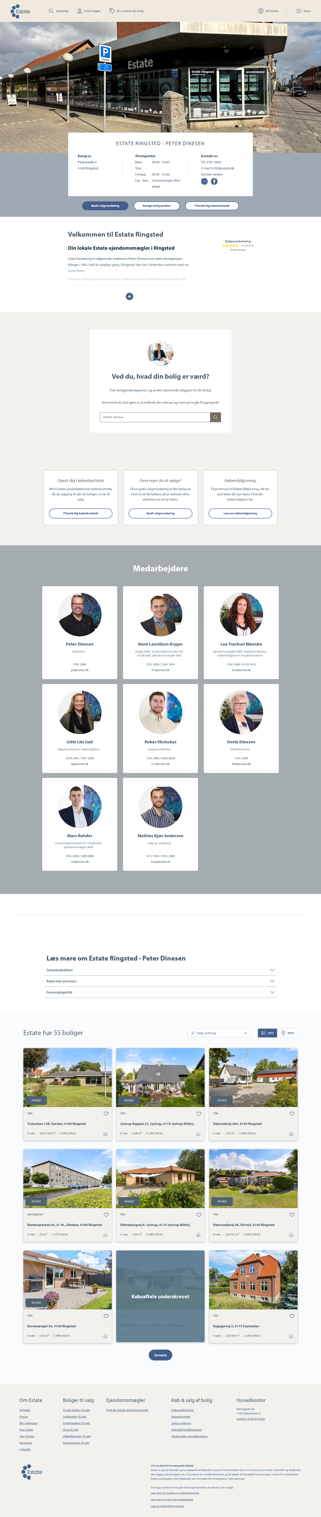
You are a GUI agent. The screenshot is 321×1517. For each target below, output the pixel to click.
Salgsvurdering (181, 1423)
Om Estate (26, 1430)
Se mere (160, 1355)
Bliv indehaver (28, 1423)
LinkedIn (25, 1449)
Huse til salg (70, 1430)
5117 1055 (153, 856)
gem (106, 1113)
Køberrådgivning (182, 1410)
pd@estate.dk (80, 670)
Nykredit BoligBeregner (186, 1430)
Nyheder (25, 1410)
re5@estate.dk (80, 862)
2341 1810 (168, 664)
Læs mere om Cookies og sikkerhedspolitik (175, 1493)
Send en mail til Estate (250, 1419)
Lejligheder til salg (74, 1417)
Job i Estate (26, 1436)
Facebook (25, 1443)
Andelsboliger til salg (76, 1423)
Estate (31, 1471)
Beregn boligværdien (157, 206)
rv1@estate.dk (160, 764)
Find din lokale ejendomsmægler (127, 1410)
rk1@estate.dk (160, 670)
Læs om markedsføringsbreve (167, 1506)
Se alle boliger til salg (76, 1410)
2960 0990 (87, 856)
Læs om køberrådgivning (240, 513)
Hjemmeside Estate (20, 11)
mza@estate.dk (160, 862)
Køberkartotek (180, 1417)
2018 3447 (72, 758)
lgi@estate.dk (79, 764)
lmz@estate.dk (241, 670)
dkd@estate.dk (241, 764)
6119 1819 (249, 664)
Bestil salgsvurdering (105, 206)
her (251, 499)
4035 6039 (168, 758)
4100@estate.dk (223, 168)
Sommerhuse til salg (76, 1443)
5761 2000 (213, 162)
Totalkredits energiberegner (189, 1436)
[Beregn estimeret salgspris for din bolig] (215, 417)
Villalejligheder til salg (77, 1436)
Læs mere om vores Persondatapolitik (172, 1499)
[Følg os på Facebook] (214, 181)
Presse (23, 1417)
